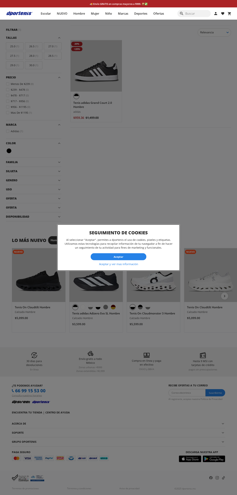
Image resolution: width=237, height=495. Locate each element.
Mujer (95, 13)
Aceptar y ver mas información (118, 264)
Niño (108, 13)
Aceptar (118, 256)
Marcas (123, 13)
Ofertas (158, 13)
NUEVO (62, 13)
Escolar (46, 13)
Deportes (140, 13)
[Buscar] (181, 13)
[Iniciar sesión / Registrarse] (215, 13)
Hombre (79, 13)
